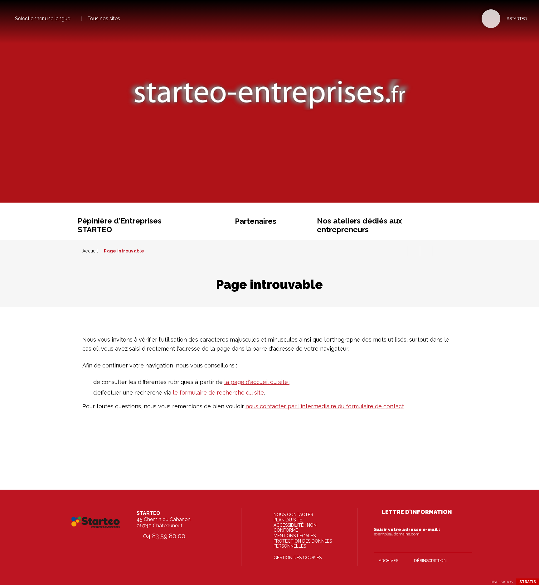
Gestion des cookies (298, 557)
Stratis (527, 582)
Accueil (90, 250)
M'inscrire (466, 546)
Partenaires (255, 221)
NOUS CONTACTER (293, 514)
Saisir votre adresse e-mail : (407, 531)
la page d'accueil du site (256, 382)
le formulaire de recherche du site (218, 392)
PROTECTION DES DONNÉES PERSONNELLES (303, 544)
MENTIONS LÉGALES (295, 535)
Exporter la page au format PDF (413, 251)
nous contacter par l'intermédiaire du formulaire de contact (324, 406)
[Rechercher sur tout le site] (491, 18)
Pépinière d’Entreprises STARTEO (120, 225)
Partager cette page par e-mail (426, 251)
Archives (388, 560)
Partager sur (439, 251)
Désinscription (430, 560)
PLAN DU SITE (288, 519)
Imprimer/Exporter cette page (401, 251)
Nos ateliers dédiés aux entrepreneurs (359, 225)
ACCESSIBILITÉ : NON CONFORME (295, 528)
